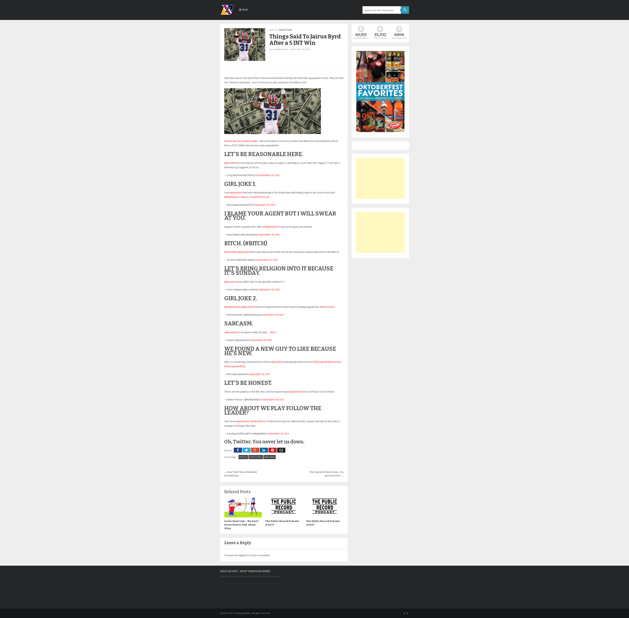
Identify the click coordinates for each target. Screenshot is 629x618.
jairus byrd (269, 457)
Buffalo (243, 457)
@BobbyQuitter (232, 307)
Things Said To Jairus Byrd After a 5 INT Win (305, 39)
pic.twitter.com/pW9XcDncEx (253, 197)
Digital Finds (285, 29)
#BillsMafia (230, 197)
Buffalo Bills (255, 457)
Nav (245, 9)
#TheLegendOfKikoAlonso (327, 362)
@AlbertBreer (258, 421)
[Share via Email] (281, 450)
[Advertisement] (380, 178)
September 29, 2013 (273, 399)
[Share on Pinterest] (272, 450)
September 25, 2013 (267, 260)
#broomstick (327, 307)
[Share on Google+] (255, 450)
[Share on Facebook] (238, 450)
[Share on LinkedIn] (264, 450)
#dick (273, 332)
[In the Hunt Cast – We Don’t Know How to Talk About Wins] (243, 516)
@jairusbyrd (230, 163)
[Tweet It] (246, 450)
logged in (243, 555)
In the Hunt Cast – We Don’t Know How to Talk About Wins (241, 525)
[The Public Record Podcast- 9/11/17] (325, 516)
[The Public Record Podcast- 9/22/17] (284, 516)
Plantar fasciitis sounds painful (241, 141)
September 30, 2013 (269, 175)
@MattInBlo (230, 252)
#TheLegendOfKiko (235, 366)
